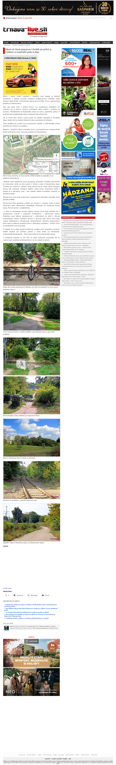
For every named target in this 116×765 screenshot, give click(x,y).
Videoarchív (95, 43)
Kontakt (7, 45)
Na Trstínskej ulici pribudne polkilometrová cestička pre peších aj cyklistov (27, 612)
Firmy (37, 43)
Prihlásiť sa (6, 761)
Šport (84, 43)
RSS (70, 758)
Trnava (25, 628)
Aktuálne (15, 43)
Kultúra (64, 43)
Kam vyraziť (47, 43)
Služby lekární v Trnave (21, 45)
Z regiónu (106, 43)
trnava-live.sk (27, 761)
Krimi (56, 43)
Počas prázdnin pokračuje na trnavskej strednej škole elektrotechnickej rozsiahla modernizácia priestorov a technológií (77, 239)
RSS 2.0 (30, 628)
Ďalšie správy (27, 43)
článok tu (33, 107)
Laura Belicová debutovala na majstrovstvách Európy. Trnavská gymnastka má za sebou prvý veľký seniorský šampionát (77, 266)
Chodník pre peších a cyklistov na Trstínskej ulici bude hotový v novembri (27, 618)
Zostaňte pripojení (11, 18)
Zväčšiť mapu (7, 588)
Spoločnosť (75, 43)
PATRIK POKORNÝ (20, 626)
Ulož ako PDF (8, 623)
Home (6, 43)
